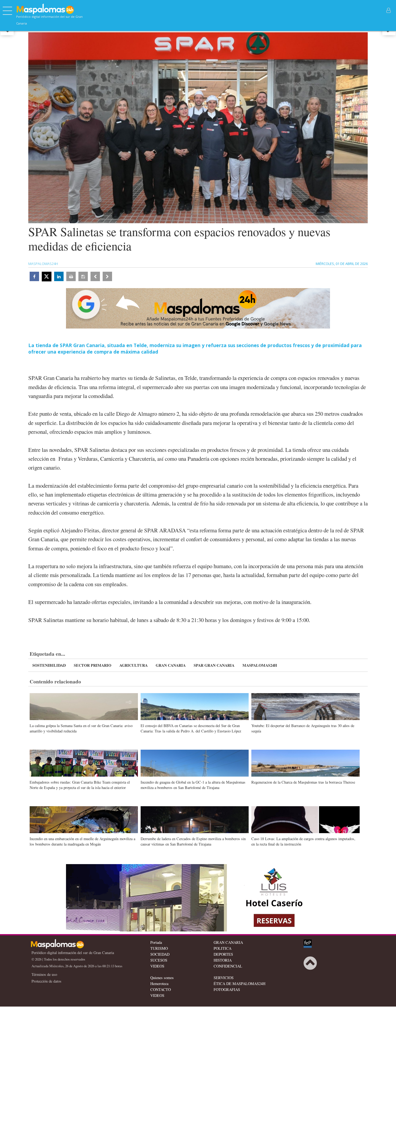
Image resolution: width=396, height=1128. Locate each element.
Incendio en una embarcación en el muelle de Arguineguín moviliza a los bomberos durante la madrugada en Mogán (82, 841)
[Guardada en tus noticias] (83, 276)
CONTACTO (160, 989)
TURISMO (159, 948)
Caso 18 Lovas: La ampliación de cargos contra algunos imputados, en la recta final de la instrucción (303, 841)
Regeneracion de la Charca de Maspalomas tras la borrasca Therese (303, 782)
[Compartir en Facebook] (34, 276)
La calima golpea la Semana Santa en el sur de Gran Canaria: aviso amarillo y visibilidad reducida (81, 728)
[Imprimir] (71, 276)
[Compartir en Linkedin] (59, 276)
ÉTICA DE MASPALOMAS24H (239, 983)
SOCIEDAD (159, 954)
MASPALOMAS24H (259, 665)
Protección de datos (46, 981)
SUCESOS (158, 960)
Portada (156, 942)
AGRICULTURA (133, 665)
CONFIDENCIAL (228, 966)
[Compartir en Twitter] (46, 276)
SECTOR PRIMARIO (92, 665)
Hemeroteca (159, 983)
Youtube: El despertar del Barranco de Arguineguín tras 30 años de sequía (302, 728)
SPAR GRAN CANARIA (214, 665)
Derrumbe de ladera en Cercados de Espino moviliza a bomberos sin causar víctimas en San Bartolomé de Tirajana (193, 841)
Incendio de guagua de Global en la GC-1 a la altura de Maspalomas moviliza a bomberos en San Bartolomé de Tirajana (193, 785)
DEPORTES (223, 954)
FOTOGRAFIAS (227, 989)
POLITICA (222, 948)
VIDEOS (157, 966)
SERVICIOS (224, 977)
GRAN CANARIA (171, 665)
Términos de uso (44, 974)
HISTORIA (223, 960)
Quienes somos (162, 977)
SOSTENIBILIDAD (49, 665)
